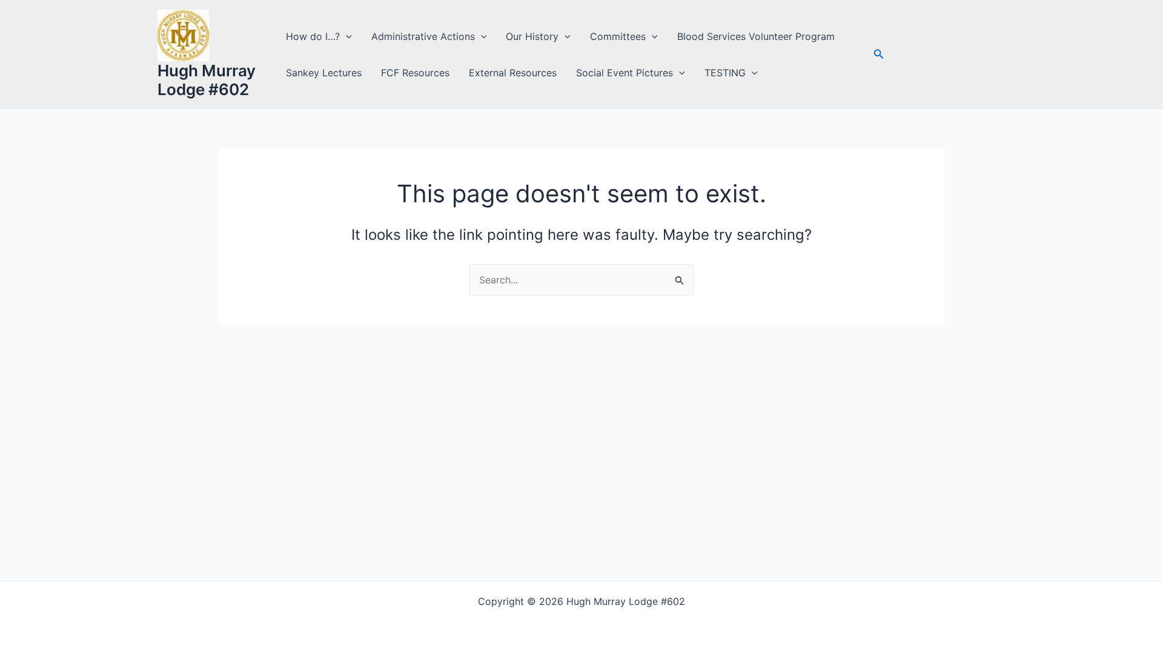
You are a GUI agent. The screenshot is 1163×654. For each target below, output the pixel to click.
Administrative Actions (423, 36)
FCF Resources (415, 73)
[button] (346, 36)
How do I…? (313, 36)
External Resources (513, 73)
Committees (618, 36)
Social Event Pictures (624, 73)
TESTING (725, 73)
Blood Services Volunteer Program (756, 36)
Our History (532, 36)
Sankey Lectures (324, 73)
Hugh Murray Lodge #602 (206, 80)
